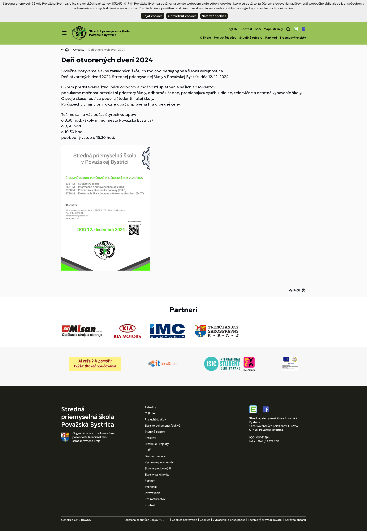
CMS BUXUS (82, 520)
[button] (288, 29)
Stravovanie (152, 493)
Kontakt (246, 29)
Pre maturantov (155, 499)
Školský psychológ (157, 474)
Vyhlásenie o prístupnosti (229, 520)
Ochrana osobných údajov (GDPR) (146, 520)
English (232, 29)
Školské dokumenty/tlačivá (162, 425)
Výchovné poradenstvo (160, 462)
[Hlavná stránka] (67, 49)
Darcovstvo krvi (155, 456)
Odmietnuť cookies (182, 16)
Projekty (150, 438)
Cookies (205, 520)
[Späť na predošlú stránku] (63, 50)
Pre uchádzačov (225, 37)
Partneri (271, 37)
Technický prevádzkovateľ (265, 520)
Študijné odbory (250, 37)
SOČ (148, 450)
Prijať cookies (152, 16)
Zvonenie (151, 487)
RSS (258, 29)
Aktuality (78, 49)
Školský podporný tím (159, 468)
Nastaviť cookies (214, 16)
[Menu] (64, 33)
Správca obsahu (295, 520)
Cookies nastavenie (184, 520)
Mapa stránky (273, 29)
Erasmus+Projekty (293, 37)
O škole (205, 37)
